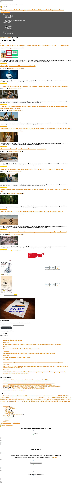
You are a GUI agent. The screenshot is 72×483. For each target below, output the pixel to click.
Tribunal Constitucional (49, 401)
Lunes (54, 397)
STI (22, 401)
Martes (58, 397)
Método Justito (24, 399)
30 (16, 250)
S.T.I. (3, 32)
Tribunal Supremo (63, 401)
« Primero (7, 250)
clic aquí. (55, 457)
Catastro (34, 395)
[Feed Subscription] (0, 43)
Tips (40, 401)
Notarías (43, 399)
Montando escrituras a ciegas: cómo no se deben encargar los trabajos (23, 149)
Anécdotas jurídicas (6, 395)
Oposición (60, 399)
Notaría (39, 399)
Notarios (35, 399)
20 (15, 250)
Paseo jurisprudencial (9, 412)
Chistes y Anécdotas (8, 17)
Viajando (6, 23)
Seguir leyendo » (3, 63)
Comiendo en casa (8, 25)
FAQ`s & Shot (5, 31)
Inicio (3, 13)
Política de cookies (9, 425)
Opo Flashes (7, 29)
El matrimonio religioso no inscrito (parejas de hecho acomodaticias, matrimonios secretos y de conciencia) (33, 383)
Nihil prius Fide (7, 37)
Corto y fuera (9, 28)
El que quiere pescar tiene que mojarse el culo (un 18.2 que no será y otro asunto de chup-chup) (31, 169)
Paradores (7, 419)
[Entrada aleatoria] (0, 36)
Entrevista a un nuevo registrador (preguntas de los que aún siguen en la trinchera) (28, 387)
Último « (19, 250)
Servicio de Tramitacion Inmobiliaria (14, 414)
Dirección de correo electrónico (6, 324)
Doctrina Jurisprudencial (9, 16)
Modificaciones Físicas (16, 399)
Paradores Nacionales (8, 24)
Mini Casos (8, 399)
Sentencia (18, 401)
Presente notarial (7, 19)
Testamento (36, 401)
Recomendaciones (12, 401)
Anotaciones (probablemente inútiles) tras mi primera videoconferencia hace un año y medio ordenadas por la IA (38, 386)
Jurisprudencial (40, 397)
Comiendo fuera (7, 27)
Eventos (6, 409)
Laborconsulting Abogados (8, 385)
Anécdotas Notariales (17, 396)
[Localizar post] (1, 1)
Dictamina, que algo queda (9, 30)
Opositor (63, 399)
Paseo (67, 399)
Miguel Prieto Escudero (6, 423)
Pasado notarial (7, 18)
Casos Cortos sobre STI (9, 33)
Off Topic (4, 34)
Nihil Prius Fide (5, 14)
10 (14, 250)
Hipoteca (29, 397)
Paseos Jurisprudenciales (9, 15)
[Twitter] (0, 2)
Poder (7, 401)
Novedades (49, 399)
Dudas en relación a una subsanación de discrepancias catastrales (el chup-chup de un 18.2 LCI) (31, 211)
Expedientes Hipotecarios (16, 397)
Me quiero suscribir (6, 327)
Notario (31, 399)
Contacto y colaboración (7, 3)
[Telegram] (1, 7)
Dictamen (61, 396)
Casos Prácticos (29, 395)
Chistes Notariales (48, 396)
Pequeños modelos (8, 21)
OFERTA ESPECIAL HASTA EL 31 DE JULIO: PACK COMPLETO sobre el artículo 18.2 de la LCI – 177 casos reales (34, 45)
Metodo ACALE (64, 397)
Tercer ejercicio (29, 401)
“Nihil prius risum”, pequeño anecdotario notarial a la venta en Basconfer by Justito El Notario (30, 379)
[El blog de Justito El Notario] (5, 12)
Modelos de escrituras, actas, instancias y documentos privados (13, 4)
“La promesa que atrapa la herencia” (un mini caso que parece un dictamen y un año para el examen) (33, 232)
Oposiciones (55, 399)
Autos (25, 396)
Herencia (25, 397)
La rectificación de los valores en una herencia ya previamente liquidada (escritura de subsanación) (31, 380)
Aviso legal (2, 425)
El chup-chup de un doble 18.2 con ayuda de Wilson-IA (17, 66)
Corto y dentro (9, 26)
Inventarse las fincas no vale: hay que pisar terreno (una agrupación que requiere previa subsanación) (34, 86)
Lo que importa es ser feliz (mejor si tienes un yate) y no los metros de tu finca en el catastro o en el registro (35, 128)
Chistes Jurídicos (40, 395)
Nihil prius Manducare (6, 22)
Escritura (10, 397)
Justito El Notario (6, 379)
